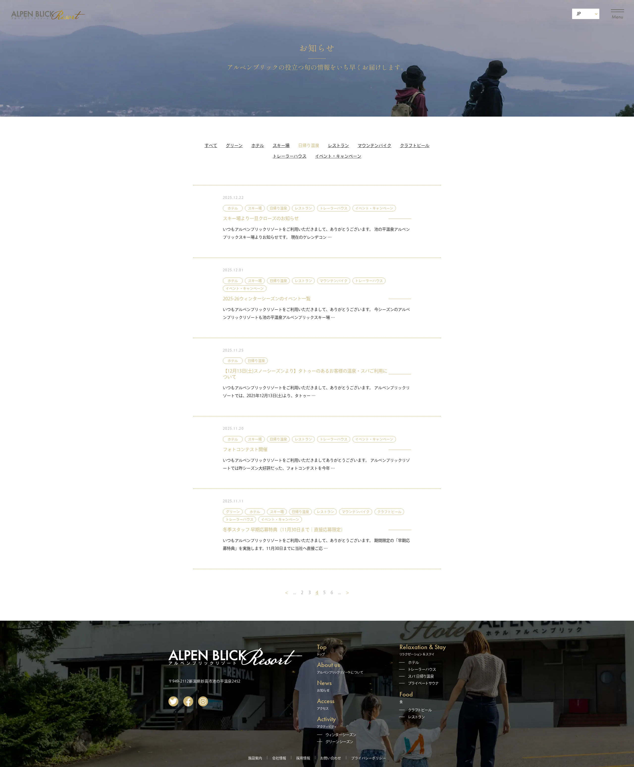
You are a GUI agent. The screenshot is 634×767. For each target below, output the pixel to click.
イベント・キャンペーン (338, 156)
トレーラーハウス (289, 156)
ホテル (257, 145)
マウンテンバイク (374, 145)
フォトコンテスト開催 (245, 449)
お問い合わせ (330, 758)
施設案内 (255, 758)
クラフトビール (414, 145)
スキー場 (281, 145)
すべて (211, 145)
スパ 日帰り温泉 (421, 676)
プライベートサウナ (423, 683)
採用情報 (303, 758)
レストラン (338, 145)
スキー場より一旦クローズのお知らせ (261, 218)
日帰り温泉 (308, 145)
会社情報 (279, 758)
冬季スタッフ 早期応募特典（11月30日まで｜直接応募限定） (284, 529)
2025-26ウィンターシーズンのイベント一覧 (267, 298)
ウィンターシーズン (341, 735)
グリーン (234, 145)
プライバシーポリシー (368, 758)
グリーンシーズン (339, 741)
